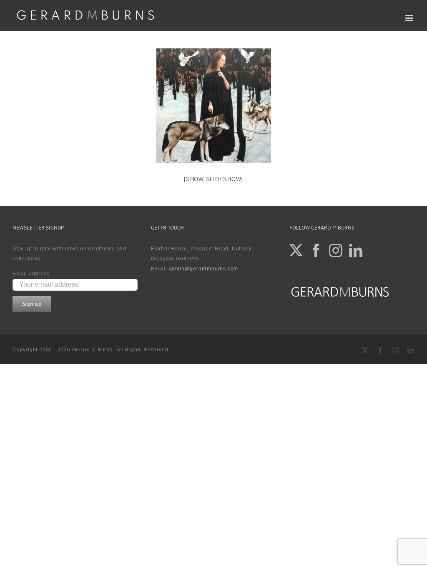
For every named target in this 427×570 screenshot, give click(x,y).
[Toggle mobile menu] (409, 18)
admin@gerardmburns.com (204, 269)
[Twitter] (296, 250)
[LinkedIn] (356, 250)
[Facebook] (316, 250)
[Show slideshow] (213, 179)
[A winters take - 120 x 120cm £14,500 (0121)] (213, 105)
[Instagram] (336, 250)
